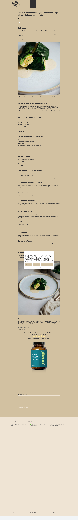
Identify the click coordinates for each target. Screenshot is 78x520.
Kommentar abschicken (23, 407)
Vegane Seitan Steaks (15, 510)
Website (48, 389)
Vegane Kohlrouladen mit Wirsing (57, 510)
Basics (32, 18)
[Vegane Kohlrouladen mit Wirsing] (58, 466)
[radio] (34, 336)
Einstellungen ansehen (46, 264)
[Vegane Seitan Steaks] (19, 466)
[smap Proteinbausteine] (39, 358)
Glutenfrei (36, 18)
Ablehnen (37, 264)
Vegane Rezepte (50, 18)
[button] (52, 253)
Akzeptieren (29, 264)
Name (19, 389)
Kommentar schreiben (23, 394)
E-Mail (34, 389)
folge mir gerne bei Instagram (23, 327)
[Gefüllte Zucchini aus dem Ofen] (39, 466)
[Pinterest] (19, 23)
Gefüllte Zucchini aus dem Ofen (37, 510)
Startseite (24, 329)
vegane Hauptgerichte (43, 18)
